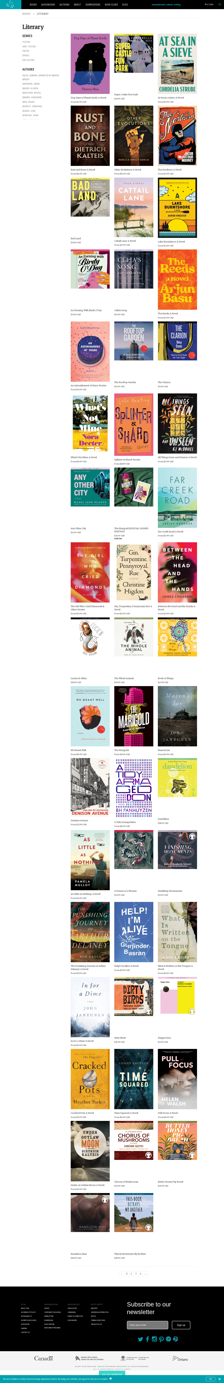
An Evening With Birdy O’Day (86, 310)
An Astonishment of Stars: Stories (88, 385)
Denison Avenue (79, 820)
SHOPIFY (127, 1369)
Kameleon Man (79, 1254)
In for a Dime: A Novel (82, 1041)
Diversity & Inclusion (28, 1320)
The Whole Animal (124, 678)
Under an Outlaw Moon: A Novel (87, 1185)
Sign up (181, 1325)
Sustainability (26, 1316)
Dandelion (163, 819)
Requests (94, 1308)
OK (210, 1379)
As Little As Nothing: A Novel (85, 894)
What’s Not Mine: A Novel (84, 457)
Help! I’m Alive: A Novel (126, 966)
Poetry (25, 50)
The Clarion (164, 382)
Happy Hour (164, 1037)
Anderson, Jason (31, 83)
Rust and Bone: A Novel (83, 169)
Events (46, 1308)
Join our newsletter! (112, 1374)
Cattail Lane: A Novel (125, 241)
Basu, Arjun (28, 101)
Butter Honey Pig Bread (170, 1181)
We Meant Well (78, 750)
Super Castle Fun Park (126, 94)
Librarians (72, 1312)
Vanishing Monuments (170, 891)
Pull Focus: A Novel (168, 1113)
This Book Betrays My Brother (130, 1254)
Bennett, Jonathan (32, 106)
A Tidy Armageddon (125, 822)
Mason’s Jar (164, 750)
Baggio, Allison (30, 88)
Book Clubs (111, 4)
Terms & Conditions (98, 1320)
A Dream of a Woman (125, 891)
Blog (125, 4)
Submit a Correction (75, 1316)
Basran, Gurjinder (31, 97)
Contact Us (25, 1332)
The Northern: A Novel (169, 169)
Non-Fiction (29, 46)
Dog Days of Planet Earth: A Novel (88, 97)
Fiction (26, 41)
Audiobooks (48, 4)
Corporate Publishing (52, 1312)
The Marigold (121, 750)
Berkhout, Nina (30, 115)
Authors (64, 4)
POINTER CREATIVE (107, 1369)
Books (33, 4)
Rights (93, 1316)
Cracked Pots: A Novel (82, 1113)
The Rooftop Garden (125, 382)
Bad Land (76, 238)
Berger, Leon (28, 110)
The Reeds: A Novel (168, 313)
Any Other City (78, 528)
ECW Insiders (72, 1320)
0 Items (210, 4)
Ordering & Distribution (99, 1312)
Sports (25, 55)
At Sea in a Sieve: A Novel (171, 97)
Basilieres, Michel (31, 92)
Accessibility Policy (28, 1312)
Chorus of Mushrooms (126, 1181)
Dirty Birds (120, 1037)
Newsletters (48, 1316)
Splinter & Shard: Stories (127, 459)
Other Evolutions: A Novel (127, 169)
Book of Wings (166, 678)
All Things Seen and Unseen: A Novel (177, 457)
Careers (24, 1328)
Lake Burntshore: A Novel (171, 241)
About (77, 4)
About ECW (25, 1308)
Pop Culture (28, 60)
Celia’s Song (120, 310)
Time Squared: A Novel (126, 1113)
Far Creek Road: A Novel (170, 531)
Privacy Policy (96, 1324)
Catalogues (72, 1308)
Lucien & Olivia (79, 678)
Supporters (25, 1324)
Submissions (92, 4)
